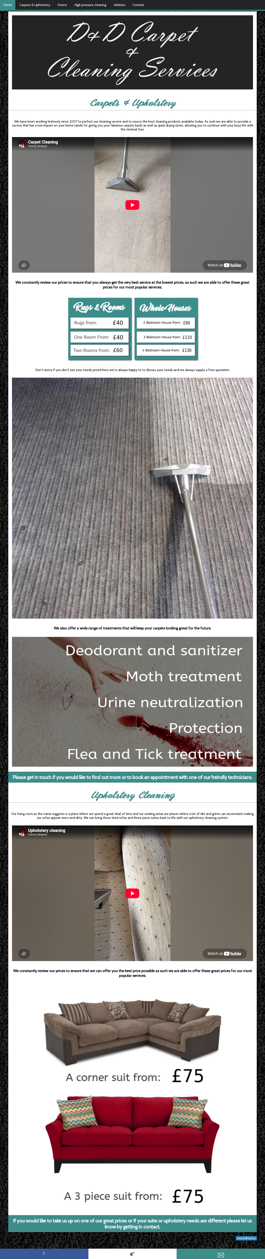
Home (7, 5)
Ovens (62, 5)
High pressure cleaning (90, 5)
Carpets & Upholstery (34, 5)
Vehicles (119, 5)
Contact (138, 5)
